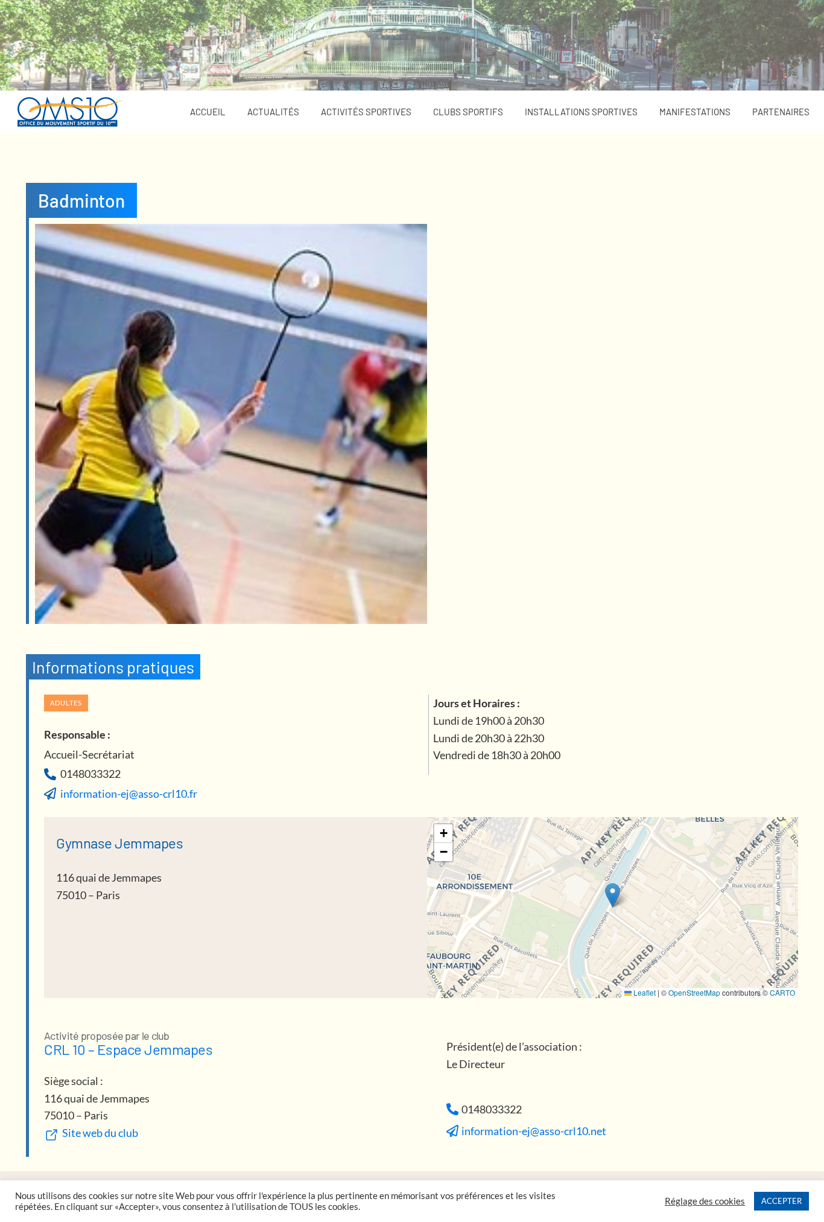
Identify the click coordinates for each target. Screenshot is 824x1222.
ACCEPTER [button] (781, 1201)
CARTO (782, 992)
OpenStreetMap (694, 992)
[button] (612, 895)
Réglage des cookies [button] (705, 1201)
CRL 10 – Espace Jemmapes (128, 1049)
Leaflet (644, 992)
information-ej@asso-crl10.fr (128, 793)
